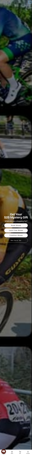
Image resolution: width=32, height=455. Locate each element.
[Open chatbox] (3, 451)
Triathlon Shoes (16, 235)
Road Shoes (16, 225)
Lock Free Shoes (16, 230)
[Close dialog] (29, 2)
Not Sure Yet (16, 240)
